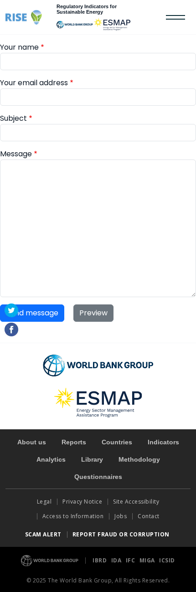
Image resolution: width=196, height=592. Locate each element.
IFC (131, 560)
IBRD (100, 560)
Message (16, 154)
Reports (74, 442)
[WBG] (75, 24)
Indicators (163, 442)
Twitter (11, 310)
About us (31, 442)
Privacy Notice (82, 501)
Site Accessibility (136, 501)
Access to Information (73, 516)
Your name (19, 47)
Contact (149, 516)
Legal (44, 501)
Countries (117, 442)
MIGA (148, 560)
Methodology (139, 459)
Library (92, 459)
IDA (117, 560)
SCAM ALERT (43, 534)
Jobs (120, 516)
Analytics (51, 459)
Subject (13, 118)
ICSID (167, 560)
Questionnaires (98, 476)
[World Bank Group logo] (50, 560)
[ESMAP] (112, 24)
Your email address (34, 82)
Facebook (11, 329)
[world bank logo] (98, 365)
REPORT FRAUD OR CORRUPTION (121, 534)
